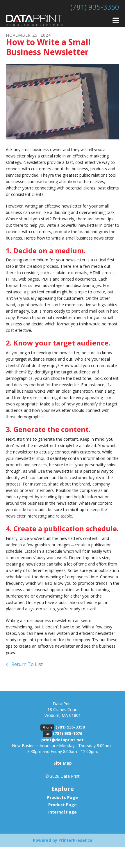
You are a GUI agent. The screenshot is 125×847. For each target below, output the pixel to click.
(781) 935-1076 (67, 733)
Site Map (62, 763)
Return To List (26, 664)
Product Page (62, 804)
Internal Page (62, 812)
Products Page (62, 797)
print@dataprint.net (62, 740)
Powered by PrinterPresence (62, 840)
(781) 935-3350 (94, 7)
